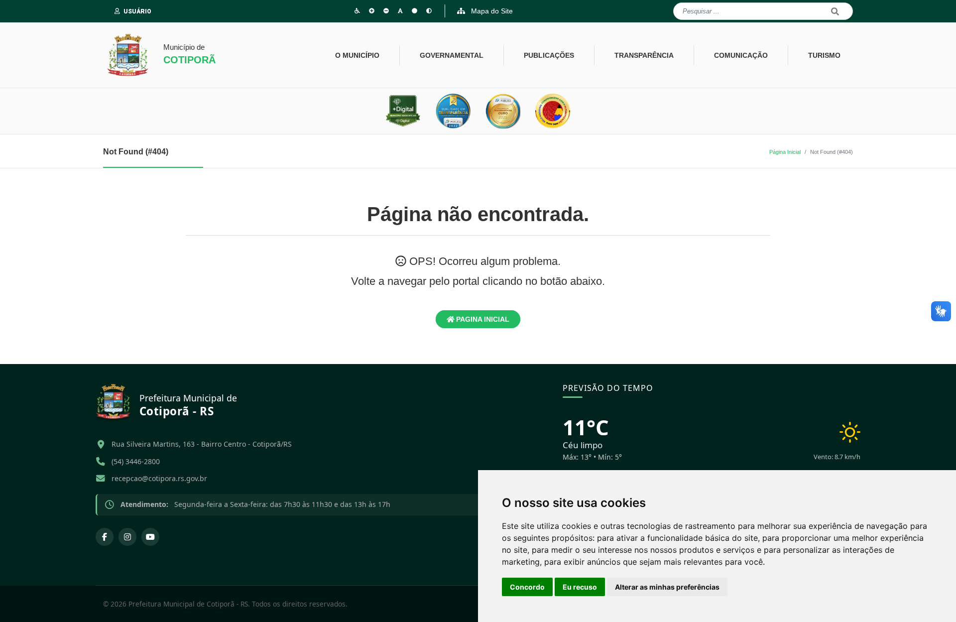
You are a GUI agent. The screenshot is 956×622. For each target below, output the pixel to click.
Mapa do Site (491, 11)
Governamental (451, 55)
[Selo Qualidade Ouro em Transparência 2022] (453, 111)
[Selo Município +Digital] (403, 111)
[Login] (119, 11)
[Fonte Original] (400, 10)
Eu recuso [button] (580, 587)
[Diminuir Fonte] (386, 10)
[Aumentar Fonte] (371, 10)
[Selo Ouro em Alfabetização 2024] (553, 111)
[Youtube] (150, 537)
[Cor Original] (414, 10)
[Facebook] (105, 537)
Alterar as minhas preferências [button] (667, 587)
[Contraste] (429, 10)
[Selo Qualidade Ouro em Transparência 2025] (503, 111)
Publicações (549, 55)
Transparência (644, 55)
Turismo (824, 55)
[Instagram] (127, 537)
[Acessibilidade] (357, 10)
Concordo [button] (527, 587)
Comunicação (741, 55)
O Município (357, 55)
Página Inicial (785, 152)
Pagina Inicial (481, 319)
